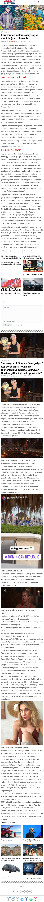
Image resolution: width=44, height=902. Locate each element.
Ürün (31, 251)
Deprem (19, 251)
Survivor (12, 822)
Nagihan (4, 822)
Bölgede (4, 251)
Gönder (7, 325)
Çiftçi (11, 251)
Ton (25, 251)
